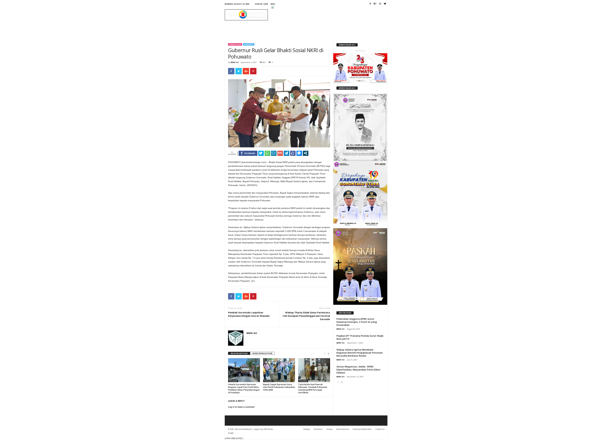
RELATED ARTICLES (239, 353)
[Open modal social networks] (305, 153)
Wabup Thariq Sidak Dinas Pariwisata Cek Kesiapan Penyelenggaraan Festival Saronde (306, 316)
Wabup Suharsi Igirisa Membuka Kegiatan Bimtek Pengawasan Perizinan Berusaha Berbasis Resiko (359, 352)
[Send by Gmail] (280, 153)
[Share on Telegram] (286, 153)
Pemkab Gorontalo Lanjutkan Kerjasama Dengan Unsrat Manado (249, 314)
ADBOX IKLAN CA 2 (347, 45)
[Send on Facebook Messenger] (299, 153)
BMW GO (235, 62)
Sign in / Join (261, 4)
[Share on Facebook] (248, 153)
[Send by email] (274, 153)
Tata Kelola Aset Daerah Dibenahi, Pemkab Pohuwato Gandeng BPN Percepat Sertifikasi (312, 388)
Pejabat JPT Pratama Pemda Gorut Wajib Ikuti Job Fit (359, 337)
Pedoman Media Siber (362, 429)
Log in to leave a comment (241, 407)
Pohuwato (248, 44)
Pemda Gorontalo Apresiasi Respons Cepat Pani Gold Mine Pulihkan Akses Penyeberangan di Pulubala (244, 388)
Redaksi (306, 429)
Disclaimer (318, 429)
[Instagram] (380, 4)
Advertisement (342, 429)
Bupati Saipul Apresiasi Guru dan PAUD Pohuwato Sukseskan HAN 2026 (279, 387)
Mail (273, 4)
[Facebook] (370, 4)
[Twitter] (385, 4)
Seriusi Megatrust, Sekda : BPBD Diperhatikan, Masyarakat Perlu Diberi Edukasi (358, 369)
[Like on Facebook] (293, 153)
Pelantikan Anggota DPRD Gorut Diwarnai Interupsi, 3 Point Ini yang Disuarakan (356, 321)
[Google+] (375, 4)
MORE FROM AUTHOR (262, 353)
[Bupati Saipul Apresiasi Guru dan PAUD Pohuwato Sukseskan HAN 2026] (279, 370)
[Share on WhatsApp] (267, 153)
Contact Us (379, 429)
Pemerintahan (235, 44)
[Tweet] (261, 153)
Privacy (329, 429)
